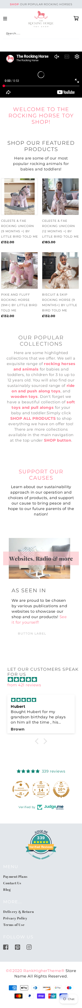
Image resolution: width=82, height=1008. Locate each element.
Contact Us (12, 883)
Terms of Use (13, 924)
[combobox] (41, 34)
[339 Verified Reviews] (41, 861)
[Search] (7, 34)
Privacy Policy (15, 918)
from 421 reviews (24, 685)
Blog (7, 889)
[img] (43, 679)
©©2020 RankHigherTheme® (35, 970)
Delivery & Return (18, 911)
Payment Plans (15, 876)
